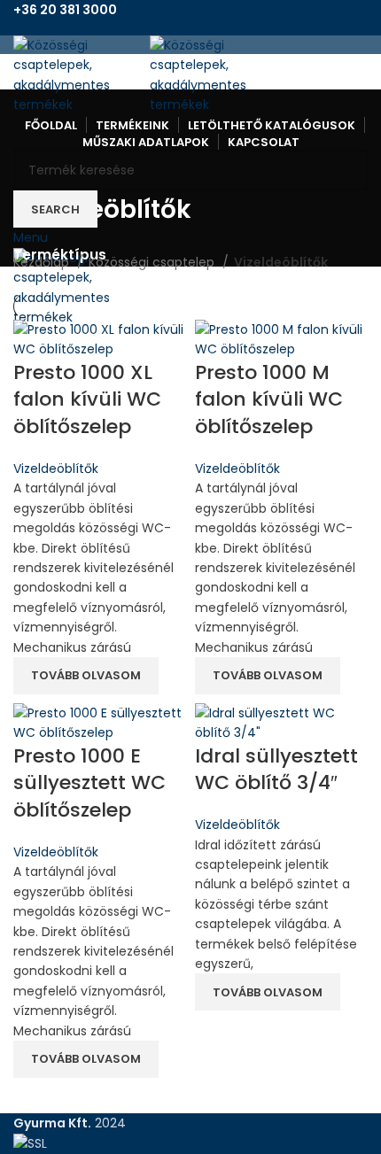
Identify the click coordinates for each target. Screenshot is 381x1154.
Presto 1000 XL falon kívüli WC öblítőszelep (87, 400)
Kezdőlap (43, 262)
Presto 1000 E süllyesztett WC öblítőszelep (89, 783)
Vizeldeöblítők (55, 468)
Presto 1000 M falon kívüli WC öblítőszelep (269, 400)
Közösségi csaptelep (153, 262)
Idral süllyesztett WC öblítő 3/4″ (276, 769)
